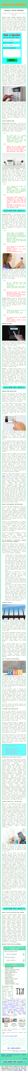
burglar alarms (19, 171)
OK (25, 1070)
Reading (4, 476)
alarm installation (20, 500)
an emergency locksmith (9, 1006)
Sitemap (3, 1054)
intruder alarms (6, 781)
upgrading (11, 528)
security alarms (13, 783)
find (6, 914)
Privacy (25, 1058)
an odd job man (13, 1002)
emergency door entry (13, 1000)
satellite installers (7, 1004)
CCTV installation (14, 1005)
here (15, 941)
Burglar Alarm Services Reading (11, 944)
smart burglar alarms (19, 779)
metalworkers (5, 1001)
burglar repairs (20, 1008)
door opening (20, 1001)
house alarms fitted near (18, 782)
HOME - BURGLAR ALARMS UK (14, 1048)
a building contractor (18, 1010)
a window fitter (12, 1009)
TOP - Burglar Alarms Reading (9, 1035)
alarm (13, 473)
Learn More (18, 1070)
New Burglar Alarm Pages (13, 1054)
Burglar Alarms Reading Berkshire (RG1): (14, 17)
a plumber (23, 1004)
